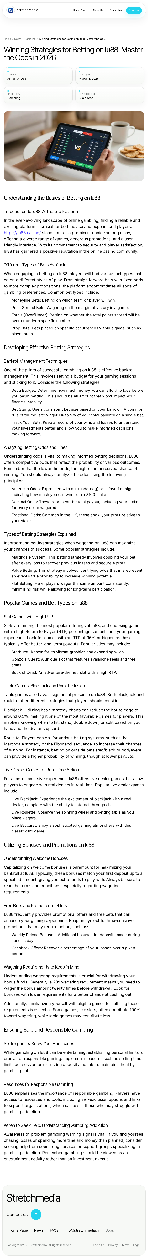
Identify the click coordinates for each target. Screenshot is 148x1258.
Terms (125, 1245)
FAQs (54, 1230)
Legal (136, 1245)
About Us (98, 1245)
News (17, 39)
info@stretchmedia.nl (82, 1230)
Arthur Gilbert (16, 78)
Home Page (18, 1230)
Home (7, 39)
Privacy (113, 1245)
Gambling (30, 39)
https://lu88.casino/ (22, 232)
